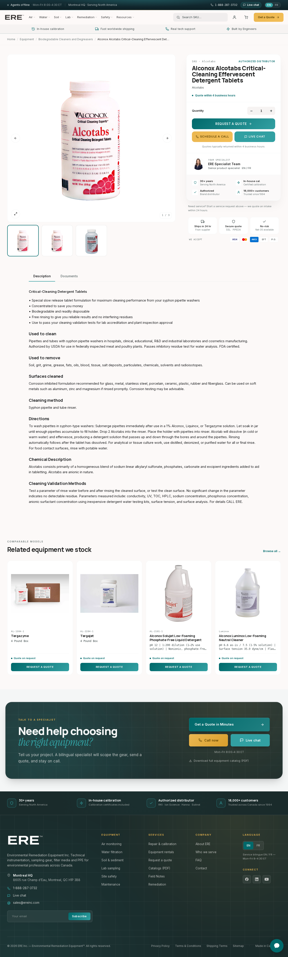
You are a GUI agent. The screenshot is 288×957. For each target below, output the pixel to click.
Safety (105, 17)
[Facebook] (247, 879)
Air (31, 17)
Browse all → (272, 551)
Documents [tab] (69, 276)
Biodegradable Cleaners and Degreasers (65, 39)
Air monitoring (111, 844)
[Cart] (246, 17)
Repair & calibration (162, 844)
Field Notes (156, 876)
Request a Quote (231, 124)
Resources (124, 17)
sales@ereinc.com (26, 902)
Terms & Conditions (188, 946)
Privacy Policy (160, 946)
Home (11, 39)
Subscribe (79, 916)
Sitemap (238, 946)
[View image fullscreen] (15, 213)
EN (269, 5)
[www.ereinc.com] (49, 840)
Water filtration (111, 852)
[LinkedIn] (257, 879)
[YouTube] (267, 879)
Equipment (27, 39)
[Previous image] (15, 138)
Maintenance (110, 884)
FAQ (199, 860)
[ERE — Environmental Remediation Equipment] (14, 17)
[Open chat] (277, 946)
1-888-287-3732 (25, 888)
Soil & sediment (112, 860)
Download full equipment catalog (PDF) (221, 760)
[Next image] (167, 138)
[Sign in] (234, 17)
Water (43, 17)
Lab (68, 17)
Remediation (85, 17)
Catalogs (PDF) (159, 868)
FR (276, 5)
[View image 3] (91, 240)
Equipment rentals (161, 852)
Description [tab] (42, 276)
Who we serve (206, 852)
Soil (56, 17)
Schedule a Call (214, 136)
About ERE (203, 844)
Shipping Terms (217, 946)
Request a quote (160, 860)
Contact (201, 868)
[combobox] (203, 17)
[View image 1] (23, 240)
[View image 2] (57, 240)
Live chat (257, 136)
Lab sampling (110, 868)
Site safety (109, 876)
